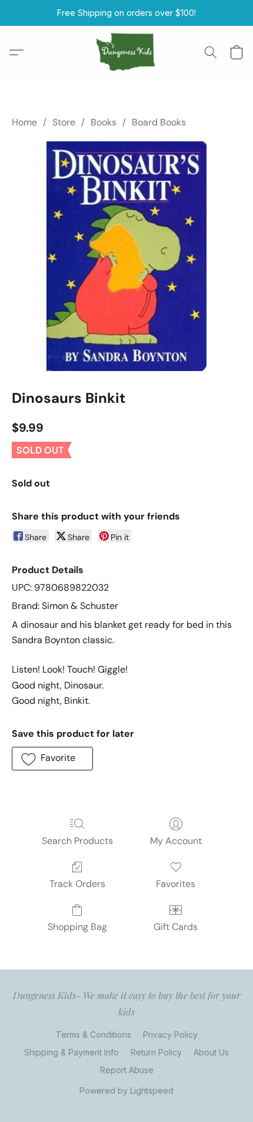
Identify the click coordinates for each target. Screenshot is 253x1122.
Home (24, 122)
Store (63, 122)
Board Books (159, 122)
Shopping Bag (77, 927)
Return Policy (156, 1052)
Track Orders (77, 884)
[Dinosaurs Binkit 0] (126, 256)
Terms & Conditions (93, 1035)
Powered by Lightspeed (126, 1090)
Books (103, 122)
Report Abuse (127, 1070)
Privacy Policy (170, 1035)
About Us (211, 1052)
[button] (127, 52)
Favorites (175, 884)
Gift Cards (176, 927)
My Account (176, 841)
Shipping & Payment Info (71, 1052)
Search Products (77, 841)
